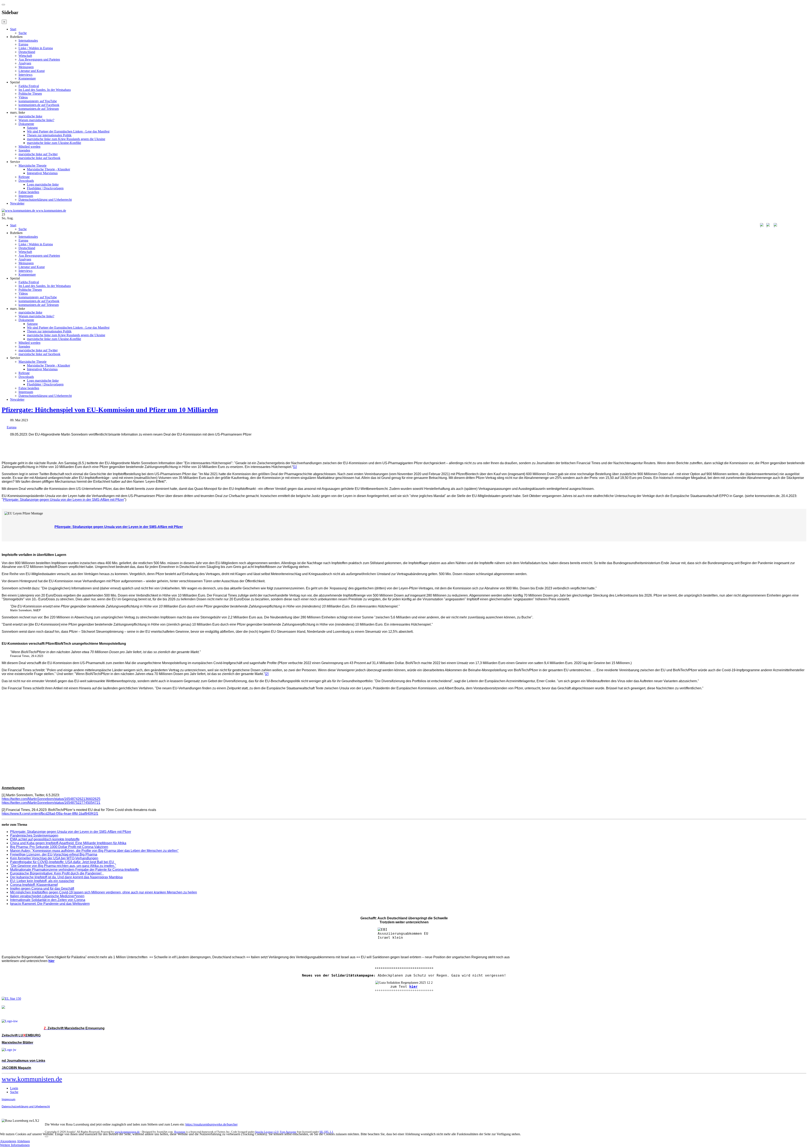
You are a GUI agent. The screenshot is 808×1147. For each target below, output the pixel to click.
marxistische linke (30, 116)
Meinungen (26, 67)
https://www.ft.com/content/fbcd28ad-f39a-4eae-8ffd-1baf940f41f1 (50, 813)
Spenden (24, 150)
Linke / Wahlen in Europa (36, 48)
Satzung (32, 127)
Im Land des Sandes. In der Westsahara (45, 90)
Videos (23, 97)
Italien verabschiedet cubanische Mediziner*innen (47, 896)
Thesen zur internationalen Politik (49, 135)
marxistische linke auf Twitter (38, 154)
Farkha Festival (29, 86)
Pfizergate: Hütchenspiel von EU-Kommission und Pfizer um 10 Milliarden (110, 409)
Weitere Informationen (15, 1145)
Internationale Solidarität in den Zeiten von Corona (47, 900)
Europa (23, 44)
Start (13, 29)
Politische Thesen (30, 93)
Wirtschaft (25, 55)
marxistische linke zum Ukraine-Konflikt (54, 143)
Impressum (26, 196)
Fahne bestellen (29, 192)
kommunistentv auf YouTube (38, 101)
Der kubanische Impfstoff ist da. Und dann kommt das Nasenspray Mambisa (66, 877)
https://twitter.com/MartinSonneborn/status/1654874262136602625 (51, 799)
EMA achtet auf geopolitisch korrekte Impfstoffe (45, 839)
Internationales (28, 40)
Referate (24, 177)
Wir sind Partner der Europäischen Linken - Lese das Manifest (68, 131)
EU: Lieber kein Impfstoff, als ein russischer (42, 881)
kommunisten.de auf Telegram (39, 108)
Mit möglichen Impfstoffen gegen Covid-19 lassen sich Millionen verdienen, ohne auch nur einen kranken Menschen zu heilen (103, 892)
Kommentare (27, 78)
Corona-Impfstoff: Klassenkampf (34, 884)
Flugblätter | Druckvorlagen (45, 188)
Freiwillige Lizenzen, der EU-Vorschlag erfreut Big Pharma (53, 854)
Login (14, 1088)
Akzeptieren (8, 1141)
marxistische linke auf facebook (39, 158)
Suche (23, 33)
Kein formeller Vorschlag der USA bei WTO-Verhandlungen (54, 858)
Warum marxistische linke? (36, 120)
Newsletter (17, 203)
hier (413, 987)
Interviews (25, 74)
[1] (295, 467)
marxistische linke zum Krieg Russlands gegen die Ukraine (66, 139)
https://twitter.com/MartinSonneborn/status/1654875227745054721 (51, 802)
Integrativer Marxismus (42, 173)
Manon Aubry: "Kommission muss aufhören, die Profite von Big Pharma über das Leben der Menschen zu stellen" (94, 850)
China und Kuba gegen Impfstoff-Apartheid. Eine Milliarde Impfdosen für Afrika (68, 843)
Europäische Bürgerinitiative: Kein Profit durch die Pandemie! (57, 873)
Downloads (26, 180)
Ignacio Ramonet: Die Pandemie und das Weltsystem (50, 903)
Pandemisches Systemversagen (34, 835)
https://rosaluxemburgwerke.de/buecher (211, 1124)
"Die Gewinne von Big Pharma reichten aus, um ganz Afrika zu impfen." (63, 866)
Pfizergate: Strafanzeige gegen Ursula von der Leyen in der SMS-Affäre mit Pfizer (63, 499)
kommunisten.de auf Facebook (39, 105)
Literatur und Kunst (32, 71)
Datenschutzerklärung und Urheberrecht (45, 199)
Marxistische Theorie (33, 165)
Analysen (25, 63)
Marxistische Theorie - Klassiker (48, 169)
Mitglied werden (29, 146)
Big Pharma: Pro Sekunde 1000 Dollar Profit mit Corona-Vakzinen (59, 847)
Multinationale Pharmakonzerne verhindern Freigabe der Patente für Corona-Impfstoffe (74, 869)
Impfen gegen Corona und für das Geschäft (42, 888)
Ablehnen (23, 1141)
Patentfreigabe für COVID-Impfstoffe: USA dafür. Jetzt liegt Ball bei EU (63, 862)
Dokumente (26, 124)
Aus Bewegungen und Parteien (39, 59)
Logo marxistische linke (43, 184)
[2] (266, 674)
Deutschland (27, 52)
